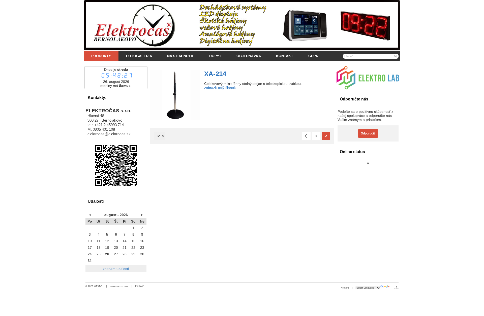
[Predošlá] (306, 136)
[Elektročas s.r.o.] (242, 25)
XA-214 (215, 74)
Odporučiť (368, 133)
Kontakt (345, 288)
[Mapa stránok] (396, 287)
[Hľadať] (395, 56)
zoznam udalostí (116, 269)
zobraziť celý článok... (221, 88)
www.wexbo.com (119, 286)
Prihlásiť (139, 286)
